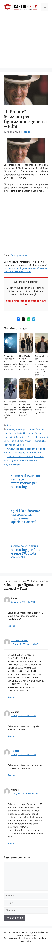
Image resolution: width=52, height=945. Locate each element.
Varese (20, 445)
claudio (15, 751)
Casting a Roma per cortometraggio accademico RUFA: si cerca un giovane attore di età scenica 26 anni (41, 365)
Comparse (28, 433)
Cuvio (38, 433)
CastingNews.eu (19, 255)
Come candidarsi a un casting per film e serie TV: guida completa (25, 551)
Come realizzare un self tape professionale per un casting (25, 481)
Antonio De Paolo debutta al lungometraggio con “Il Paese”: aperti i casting (10, 362)
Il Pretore (30, 437)
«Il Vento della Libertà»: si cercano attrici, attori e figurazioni (41, 407)
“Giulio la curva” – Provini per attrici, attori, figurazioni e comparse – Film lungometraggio (24, 460)
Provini (27, 441)
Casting (11, 429)
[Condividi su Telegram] (33, 319)
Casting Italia (15, 433)
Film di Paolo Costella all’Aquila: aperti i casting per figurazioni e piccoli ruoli (25, 362)
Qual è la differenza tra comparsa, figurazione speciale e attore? (25, 516)
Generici (20, 437)
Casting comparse (25, 429)
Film (9, 425)
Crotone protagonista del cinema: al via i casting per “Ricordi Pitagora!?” (25, 408)
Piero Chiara (17, 441)
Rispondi (11, 626)
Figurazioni (9, 437)
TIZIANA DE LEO (19, 640)
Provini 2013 (39, 441)
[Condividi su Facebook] (18, 319)
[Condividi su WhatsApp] (28, 319)
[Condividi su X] (23, 319)
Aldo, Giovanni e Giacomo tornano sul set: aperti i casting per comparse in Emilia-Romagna (10, 410)
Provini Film (10, 445)
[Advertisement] (26, 41)
